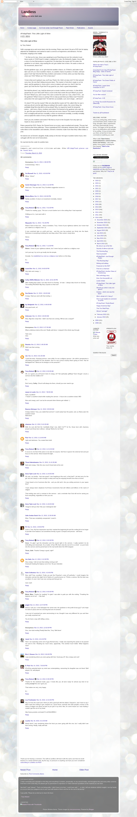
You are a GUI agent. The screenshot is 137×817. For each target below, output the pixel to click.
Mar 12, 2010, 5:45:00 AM (39, 344)
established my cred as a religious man (45, 256)
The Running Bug (102, 251)
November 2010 (102, 222)
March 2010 (101, 243)
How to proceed (101, 254)
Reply (27, 167)
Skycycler (28, 223)
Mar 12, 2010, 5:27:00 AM (42, 327)
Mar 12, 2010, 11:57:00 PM (38, 605)
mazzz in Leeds (30, 392)
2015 (97, 204)
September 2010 (102, 227)
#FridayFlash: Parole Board (105, 303)
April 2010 (100, 241)
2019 (97, 193)
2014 (97, 207)
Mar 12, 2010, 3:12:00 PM (40, 559)
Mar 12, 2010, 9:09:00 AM (46, 409)
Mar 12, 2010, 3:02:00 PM (45, 540)
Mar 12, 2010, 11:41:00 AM (48, 462)
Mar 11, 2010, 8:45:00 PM (41, 268)
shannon (28, 424)
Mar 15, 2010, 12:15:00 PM (45, 700)
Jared (27, 639)
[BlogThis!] (23, 36)
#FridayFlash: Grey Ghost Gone (103, 107)
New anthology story (102, 275)
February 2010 (102, 314)
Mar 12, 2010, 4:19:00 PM (45, 572)
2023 (97, 183)
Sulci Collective (30, 572)
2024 (97, 180)
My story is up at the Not (104, 246)
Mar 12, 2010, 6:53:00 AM (45, 371)
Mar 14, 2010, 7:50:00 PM (39, 665)
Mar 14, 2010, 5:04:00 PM (43, 654)
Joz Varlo (28, 559)
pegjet (27, 605)
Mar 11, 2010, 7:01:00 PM (45, 208)
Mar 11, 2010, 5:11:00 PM (45, 185)
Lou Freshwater (30, 700)
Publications (81, 28)
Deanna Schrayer (31, 409)
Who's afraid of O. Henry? (104, 296)
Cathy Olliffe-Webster (32, 280)
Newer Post (25, 770)
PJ (26, 527)
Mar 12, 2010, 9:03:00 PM (45, 591)
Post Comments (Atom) (36, 774)
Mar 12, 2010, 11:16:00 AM (37, 437)
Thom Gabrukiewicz (32, 462)
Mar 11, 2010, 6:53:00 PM (42, 196)
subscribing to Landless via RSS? (31, 762)
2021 (97, 188)
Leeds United (100, 281)
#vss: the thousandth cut (104, 278)
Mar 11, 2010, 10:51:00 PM (49, 280)
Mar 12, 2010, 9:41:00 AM (40, 424)
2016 (97, 201)
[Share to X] (25, 36)
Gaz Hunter (29, 293)
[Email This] (21, 36)
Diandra (28, 344)
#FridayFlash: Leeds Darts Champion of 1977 (101, 86)
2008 (97, 323)
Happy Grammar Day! (103, 306)
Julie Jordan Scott (31, 515)
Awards (90, 28)
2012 (97, 212)
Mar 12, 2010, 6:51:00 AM (36, 356)
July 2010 (100, 233)
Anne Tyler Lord (30, 474)
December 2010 (102, 220)
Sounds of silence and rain (104, 248)
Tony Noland (29, 208)
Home (22, 28)
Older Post (84, 770)
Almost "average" (101, 311)
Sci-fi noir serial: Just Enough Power (51, 28)
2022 (97, 186)
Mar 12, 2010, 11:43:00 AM (45, 474)
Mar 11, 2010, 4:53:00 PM (42, 173)
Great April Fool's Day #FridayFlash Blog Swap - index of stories (104, 70)
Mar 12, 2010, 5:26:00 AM (40, 316)
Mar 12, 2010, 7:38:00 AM (44, 392)
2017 (97, 199)
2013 (97, 209)
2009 (97, 320)
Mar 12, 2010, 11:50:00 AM (47, 515)
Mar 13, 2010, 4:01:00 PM (38, 639)
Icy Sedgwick (29, 304)
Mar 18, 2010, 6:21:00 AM (39, 721)
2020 (97, 191)
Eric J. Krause (30, 654)
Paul (26, 437)
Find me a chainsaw (102, 268)
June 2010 (100, 235)
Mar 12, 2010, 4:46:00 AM (43, 304)
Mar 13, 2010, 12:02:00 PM (43, 627)
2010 (97, 217)
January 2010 (101, 317)
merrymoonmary (75, 809)
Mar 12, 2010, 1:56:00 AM (41, 293)
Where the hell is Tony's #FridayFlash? (100, 65)
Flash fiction (70, 28)
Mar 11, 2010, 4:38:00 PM (42, 162)
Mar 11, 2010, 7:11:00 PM (45, 246)
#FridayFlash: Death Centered (102, 91)
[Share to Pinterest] (29, 36)
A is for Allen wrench (99, 94)
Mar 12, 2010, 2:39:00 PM (36, 527)
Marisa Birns (29, 196)
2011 (97, 215)
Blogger (91, 809)
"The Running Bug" (102, 260)
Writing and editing (102, 263)
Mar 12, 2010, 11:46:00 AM (45, 504)
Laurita (27, 721)
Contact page (31, 28)
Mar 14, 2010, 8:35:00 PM (45, 679)
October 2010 (101, 225)
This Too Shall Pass (102, 308)
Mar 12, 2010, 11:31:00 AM (45, 449)
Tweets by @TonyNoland (101, 112)
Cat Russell (29, 173)
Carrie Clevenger (31, 185)
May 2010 (100, 238)
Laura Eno (28, 268)
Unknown (28, 316)
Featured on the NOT (103, 266)
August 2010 (101, 230)
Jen (26, 356)
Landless (28, 12)
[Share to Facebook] (27, 36)
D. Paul (27, 665)
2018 (97, 196)
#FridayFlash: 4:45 (99, 98)
